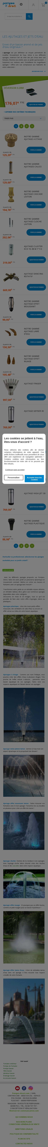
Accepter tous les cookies (34, 478)
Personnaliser (14, 477)
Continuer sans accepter (15, 470)
